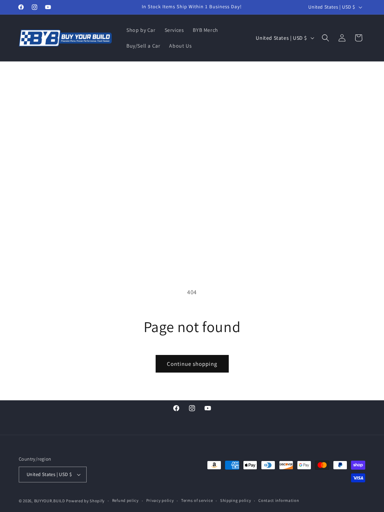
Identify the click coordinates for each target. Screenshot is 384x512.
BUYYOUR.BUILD (49, 500)
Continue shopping (192, 363)
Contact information (278, 500)
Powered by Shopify (85, 500)
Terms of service (197, 500)
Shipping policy (235, 500)
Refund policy (125, 500)
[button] (325, 38)
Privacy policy (160, 500)
